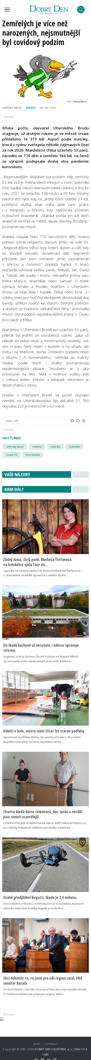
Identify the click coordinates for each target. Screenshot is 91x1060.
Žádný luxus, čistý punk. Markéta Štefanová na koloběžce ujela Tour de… (37, 562)
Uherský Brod (14, 447)
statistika (74, 447)
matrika (55, 447)
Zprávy (31, 108)
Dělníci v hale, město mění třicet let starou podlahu (43, 731)
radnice (37, 447)
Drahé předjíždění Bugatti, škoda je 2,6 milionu (39, 897)
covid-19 (11, 455)
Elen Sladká (33, 455)
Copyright (51, 1044)
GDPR (36, 1044)
